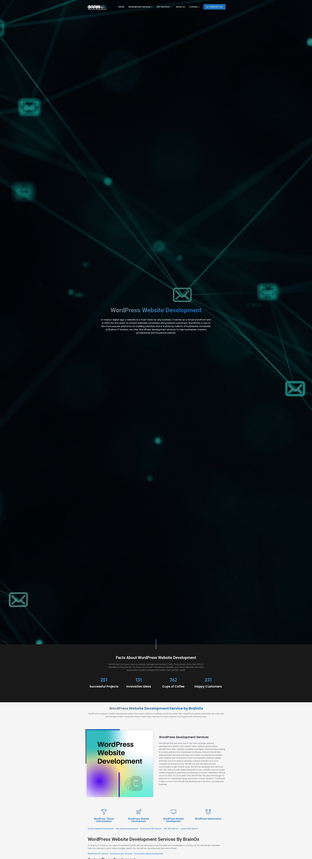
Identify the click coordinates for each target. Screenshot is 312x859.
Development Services (139, 6)
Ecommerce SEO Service (150, 829)
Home (121, 6)
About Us (180, 6)
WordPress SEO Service (98, 854)
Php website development (127, 829)
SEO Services (163, 6)
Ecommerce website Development (148, 854)
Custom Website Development (101, 829)
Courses (193, 6)
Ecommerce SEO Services (121, 854)
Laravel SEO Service (189, 829)
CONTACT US (216, 6)
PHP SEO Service (171, 829)
